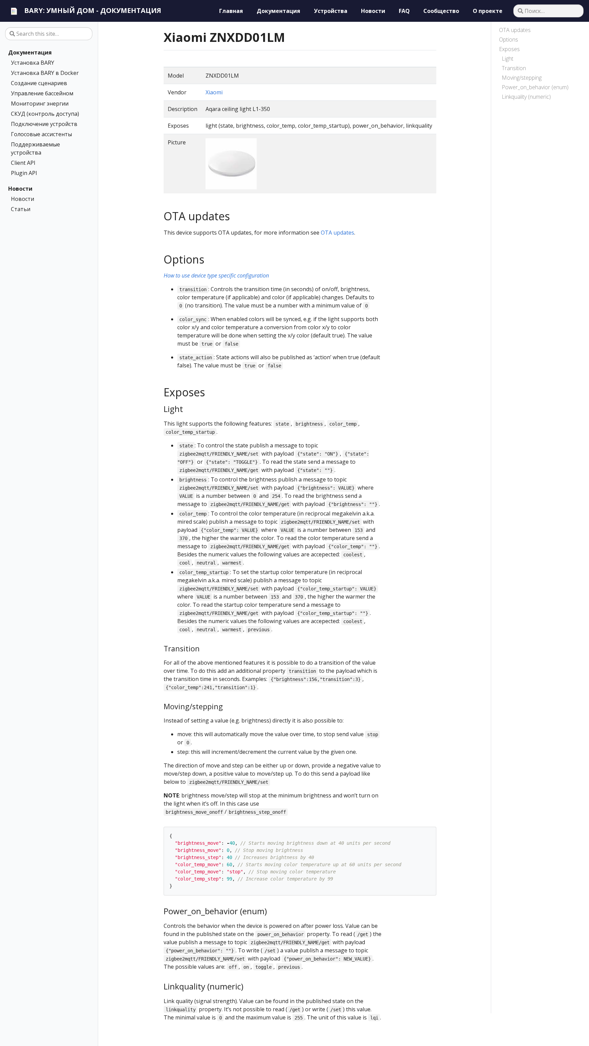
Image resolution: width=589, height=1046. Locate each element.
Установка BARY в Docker (45, 73)
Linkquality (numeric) (526, 96)
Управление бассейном (42, 93)
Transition (514, 68)
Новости (20, 188)
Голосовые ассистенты (41, 134)
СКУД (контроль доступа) (45, 113)
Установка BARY (32, 62)
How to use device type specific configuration (216, 275)
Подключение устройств (44, 124)
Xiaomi (214, 92)
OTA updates (515, 30)
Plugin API (24, 173)
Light (507, 58)
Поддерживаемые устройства (35, 148)
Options (508, 39)
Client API (23, 163)
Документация (30, 52)
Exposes (509, 49)
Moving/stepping (522, 77)
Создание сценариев (39, 83)
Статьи (20, 209)
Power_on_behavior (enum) (535, 87)
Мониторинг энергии (40, 103)
